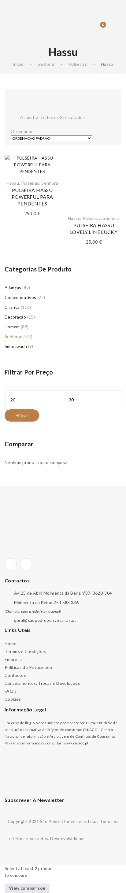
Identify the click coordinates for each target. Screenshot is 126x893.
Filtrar (21, 415)
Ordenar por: (24, 131)
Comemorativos (20, 297)
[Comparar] (50, 173)
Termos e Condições (25, 651)
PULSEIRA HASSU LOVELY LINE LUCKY (93, 228)
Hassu (12, 183)
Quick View (112, 183)
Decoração (15, 316)
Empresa (13, 659)
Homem (12, 326)
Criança (12, 307)
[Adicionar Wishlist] (50, 162)
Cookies (13, 699)
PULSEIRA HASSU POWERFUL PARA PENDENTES (32, 196)
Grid (14, 97)
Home (10, 643)
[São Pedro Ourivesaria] (63, 16)
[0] (99, 28)
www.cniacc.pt (76, 743)
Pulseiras (78, 64)
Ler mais (112, 194)
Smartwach (16, 346)
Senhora (46, 64)
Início (18, 64)
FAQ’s (11, 691)
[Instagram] (26, 564)
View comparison (27, 888)
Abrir (13, 8)
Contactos (15, 675)
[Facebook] (11, 564)
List (26, 97)
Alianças (13, 287)
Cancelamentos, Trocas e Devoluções (42, 683)
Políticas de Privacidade (28, 667)
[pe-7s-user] (87, 29)
